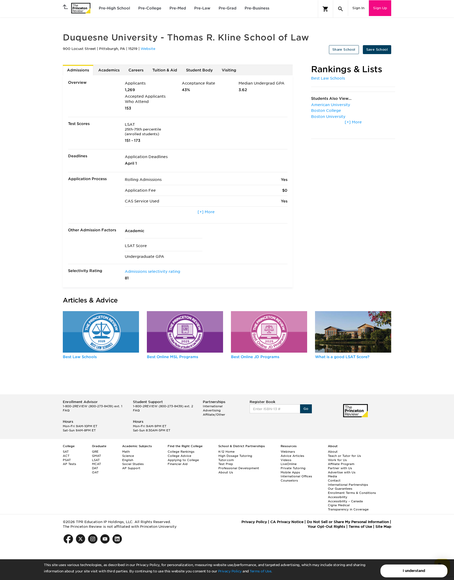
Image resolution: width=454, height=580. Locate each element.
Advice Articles (292, 456)
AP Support (131, 468)
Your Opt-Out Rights (326, 527)
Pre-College (149, 8)
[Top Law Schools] (101, 332)
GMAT (96, 456)
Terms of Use (260, 571)
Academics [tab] (109, 70)
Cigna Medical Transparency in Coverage (348, 507)
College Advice (179, 456)
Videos (286, 460)
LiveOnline (289, 464)
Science (128, 456)
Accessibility (337, 497)
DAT (95, 468)
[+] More (206, 212)
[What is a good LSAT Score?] (353, 332)
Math (126, 451)
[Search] (340, 9)
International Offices (296, 476)
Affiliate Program (341, 464)
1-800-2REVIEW (92, 406)
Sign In (358, 8)
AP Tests (69, 464)
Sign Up (380, 8)
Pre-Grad (227, 8)
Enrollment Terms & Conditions (352, 493)
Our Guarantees (340, 488)
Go (305, 409)
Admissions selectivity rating (152, 271)
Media (332, 476)
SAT (66, 451)
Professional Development (238, 468)
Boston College (326, 110)
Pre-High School (114, 8)
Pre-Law (202, 8)
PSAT (67, 460)
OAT (95, 472)
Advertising (212, 410)
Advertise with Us (341, 472)
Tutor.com (226, 460)
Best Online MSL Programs (172, 357)
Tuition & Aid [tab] (164, 70)
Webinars (288, 451)
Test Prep (225, 464)
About (333, 451)
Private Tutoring (293, 468)
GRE (95, 451)
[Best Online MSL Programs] (185, 332)
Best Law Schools (328, 78)
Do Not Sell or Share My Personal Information (348, 522)
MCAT (96, 464)
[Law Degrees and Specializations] (269, 332)
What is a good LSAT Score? (342, 357)
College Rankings (181, 451)
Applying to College (183, 460)
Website (148, 49)
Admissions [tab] (78, 70)
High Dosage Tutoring (235, 456)
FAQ (66, 410)
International (213, 406)
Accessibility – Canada (345, 501)
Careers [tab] (135, 70)
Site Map (383, 527)
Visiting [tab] (229, 70)
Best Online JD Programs (255, 357)
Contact (334, 480)
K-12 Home (226, 451)
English (127, 460)
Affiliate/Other (214, 414)
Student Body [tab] (199, 70)
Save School (377, 49)
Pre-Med (177, 8)
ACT (66, 456)
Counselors (289, 480)
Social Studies (133, 464)
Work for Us (337, 460)
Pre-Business (257, 8)
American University (330, 105)
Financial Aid (178, 464)
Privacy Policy (230, 571)
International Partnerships (348, 485)
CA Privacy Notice (286, 522)
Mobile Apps (290, 472)
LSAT (96, 460)
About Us (225, 472)
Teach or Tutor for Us (344, 456)
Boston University (328, 116)
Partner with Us (340, 468)
